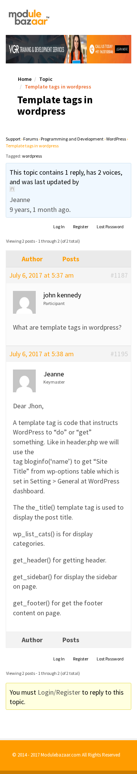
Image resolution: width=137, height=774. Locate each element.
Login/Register (59, 692)
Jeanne (20, 199)
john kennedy (62, 295)
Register (80, 226)
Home (25, 79)
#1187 (119, 275)
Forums (30, 139)
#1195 (119, 353)
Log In (59, 226)
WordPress (116, 139)
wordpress (32, 156)
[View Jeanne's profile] (68, 189)
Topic (46, 79)
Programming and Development (72, 139)
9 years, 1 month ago (39, 209)
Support (13, 139)
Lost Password (110, 226)
